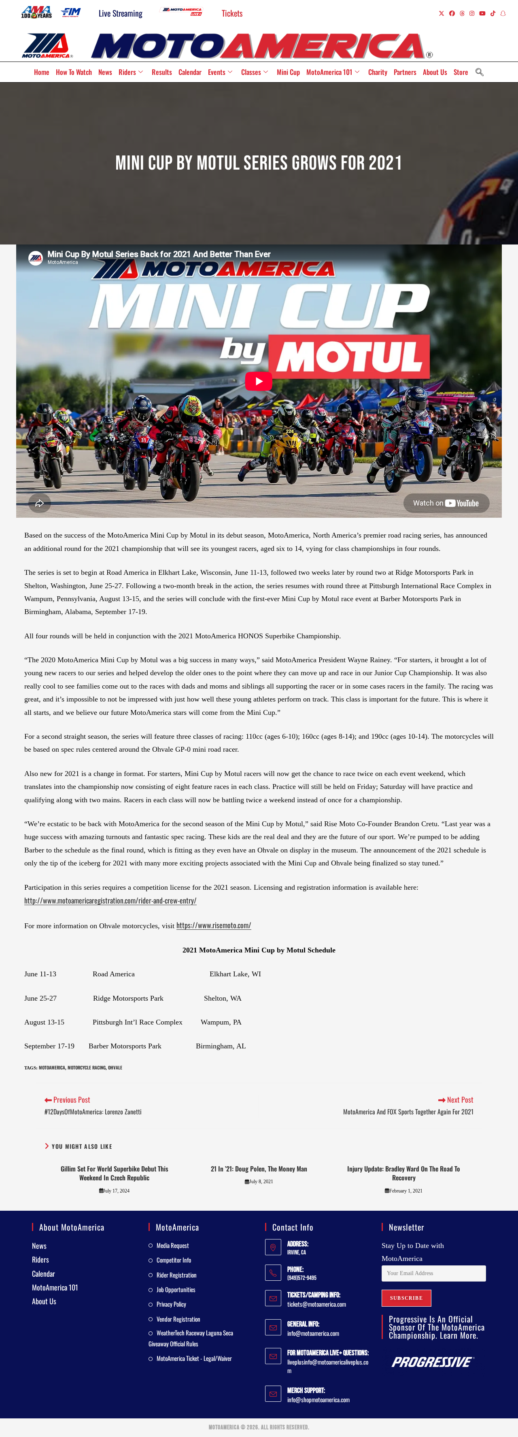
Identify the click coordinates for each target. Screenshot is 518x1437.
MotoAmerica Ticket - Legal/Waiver (194, 1358)
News (105, 72)
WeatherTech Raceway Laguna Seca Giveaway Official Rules (191, 1338)
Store (461, 72)
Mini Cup (288, 72)
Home (41, 72)
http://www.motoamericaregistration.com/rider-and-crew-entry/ (110, 900)
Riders (127, 72)
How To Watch (74, 72)
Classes (251, 72)
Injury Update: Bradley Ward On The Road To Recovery (403, 1173)
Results (162, 72)
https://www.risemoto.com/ (213, 925)
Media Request (173, 1245)
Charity (377, 72)
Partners (405, 72)
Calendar (190, 72)
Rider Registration (177, 1274)
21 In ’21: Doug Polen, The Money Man (259, 1168)
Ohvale (115, 1067)
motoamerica (52, 1067)
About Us (435, 72)
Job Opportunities (176, 1289)
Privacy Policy (171, 1303)
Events (216, 72)
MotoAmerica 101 (329, 72)
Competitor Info (174, 1259)
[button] (479, 72)
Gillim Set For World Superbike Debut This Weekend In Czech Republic (114, 1173)
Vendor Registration (178, 1318)
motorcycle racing (87, 1067)
